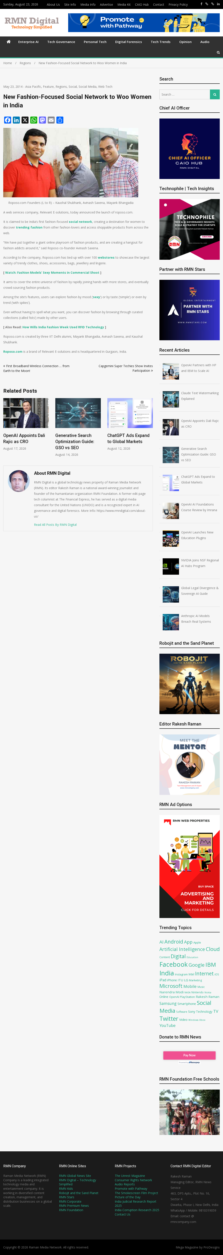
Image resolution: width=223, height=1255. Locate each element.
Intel (191, 974)
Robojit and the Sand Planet (78, 1193)
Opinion (185, 42)
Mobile (190, 986)
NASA (187, 992)
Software (181, 1011)
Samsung (168, 1003)
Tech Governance (61, 42)
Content (164, 957)
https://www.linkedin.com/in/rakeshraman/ (218, 3)
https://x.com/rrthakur (206, 3)
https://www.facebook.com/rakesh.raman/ (201, 3)
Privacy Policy (178, 4)
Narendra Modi (171, 992)
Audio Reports (125, 1184)
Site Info (70, 4)
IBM (210, 964)
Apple (197, 942)
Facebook (173, 964)
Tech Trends (161, 42)
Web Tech (105, 86)
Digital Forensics (128, 42)
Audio (204, 42)
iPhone (172, 980)
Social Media (87, 86)
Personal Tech (95, 42)
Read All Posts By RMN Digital (55, 525)
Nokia (207, 992)
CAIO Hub (142, 4)
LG (186, 980)
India (166, 973)
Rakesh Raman (207, 996)
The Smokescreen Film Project (136, 1193)
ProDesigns (211, 1247)
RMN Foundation (71, 1210)
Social (73, 86)
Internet (204, 973)
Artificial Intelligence (182, 949)
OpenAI (174, 997)
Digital (178, 956)
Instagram (181, 974)
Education (192, 957)
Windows (193, 1019)
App (188, 942)
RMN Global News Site (75, 1176)
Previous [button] (6, 430)
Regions (61, 86)
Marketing (195, 980)
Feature (48, 86)
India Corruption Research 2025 (137, 1210)
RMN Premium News (74, 1205)
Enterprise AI (28, 42)
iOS (217, 974)
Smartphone (186, 1003)
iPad (162, 980)
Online (163, 997)
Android (173, 941)
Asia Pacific (33, 86)
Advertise (106, 4)
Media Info (88, 4)
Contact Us (122, 1214)
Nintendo (197, 992)
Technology (204, 1011)
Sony (191, 1011)
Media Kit (124, 4)
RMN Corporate (70, 1201)
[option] (26, 427)
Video (183, 1019)
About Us (53, 4)
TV (215, 1011)
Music (201, 987)
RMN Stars (66, 1197)
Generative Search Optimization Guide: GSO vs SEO (22, 441)
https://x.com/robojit (212, 3)
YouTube (167, 1025)
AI (161, 942)
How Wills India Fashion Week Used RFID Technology (63, 327)
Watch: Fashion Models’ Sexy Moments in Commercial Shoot (52, 272)
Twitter (168, 1019)
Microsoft (170, 985)
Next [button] (150, 430)
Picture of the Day (127, 1197)
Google (196, 964)
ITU (180, 980)
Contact (158, 4)
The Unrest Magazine (130, 1176)
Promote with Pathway (131, 1188)
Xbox (202, 1019)
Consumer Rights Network (133, 1180)
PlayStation (187, 997)
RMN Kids (66, 1188)
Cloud (213, 948)
